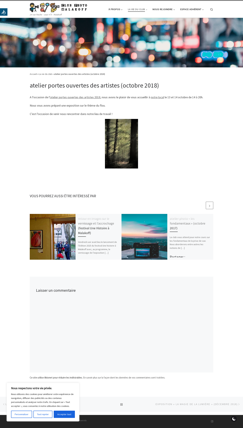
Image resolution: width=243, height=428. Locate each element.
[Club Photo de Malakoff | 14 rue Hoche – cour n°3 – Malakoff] (58, 7)
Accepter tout (64, 414)
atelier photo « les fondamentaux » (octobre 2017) (187, 223)
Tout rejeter (43, 414)
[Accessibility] (3, 12)
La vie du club (45, 74)
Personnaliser (21, 414)
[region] (43, 402)
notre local (157, 97)
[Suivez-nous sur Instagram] (212, 421)
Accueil (33, 74)
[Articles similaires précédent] (201, 205)
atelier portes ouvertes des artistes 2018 (75, 97)
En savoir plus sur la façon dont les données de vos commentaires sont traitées (124, 377)
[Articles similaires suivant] (209, 205)
